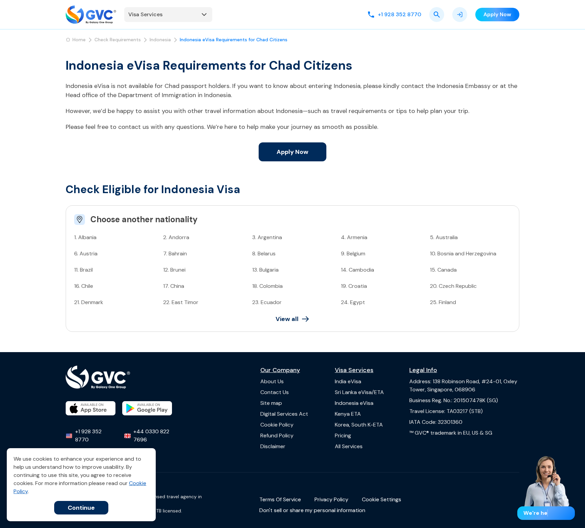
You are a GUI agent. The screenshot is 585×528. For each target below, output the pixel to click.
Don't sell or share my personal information (312, 510)
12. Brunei (174, 269)
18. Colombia (267, 286)
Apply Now (292, 152)
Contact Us (274, 392)
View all (287, 319)
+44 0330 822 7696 (151, 435)
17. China (173, 286)
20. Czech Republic (453, 286)
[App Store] (90, 408)
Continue (81, 508)
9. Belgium (353, 253)
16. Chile (83, 286)
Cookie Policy (277, 424)
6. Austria (86, 253)
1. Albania (85, 237)
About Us (272, 381)
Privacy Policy (331, 499)
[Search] (436, 14)
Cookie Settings (381, 499)
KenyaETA (348, 413)
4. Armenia (354, 237)
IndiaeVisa (348, 381)
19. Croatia (354, 286)
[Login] (459, 14)
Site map (271, 403)
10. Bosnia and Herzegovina (463, 253)
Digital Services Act (284, 413)
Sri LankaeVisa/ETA (359, 392)
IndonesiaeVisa (354, 403)
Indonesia (160, 40)
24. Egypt (353, 302)
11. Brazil (83, 269)
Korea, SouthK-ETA (359, 424)
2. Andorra (176, 237)
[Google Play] (147, 408)
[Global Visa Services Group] (91, 14)
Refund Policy (277, 435)
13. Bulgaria (265, 269)
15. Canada (443, 269)
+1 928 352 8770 (88, 435)
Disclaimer (272, 446)
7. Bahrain (175, 253)
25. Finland (443, 302)
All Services (349, 446)
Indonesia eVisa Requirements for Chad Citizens (233, 40)
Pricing (343, 435)
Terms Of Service (280, 499)
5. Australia (444, 237)
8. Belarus (264, 253)
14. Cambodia (357, 269)
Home (79, 40)
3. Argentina (267, 237)
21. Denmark (88, 302)
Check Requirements (117, 40)
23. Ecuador (267, 302)
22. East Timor (180, 302)
